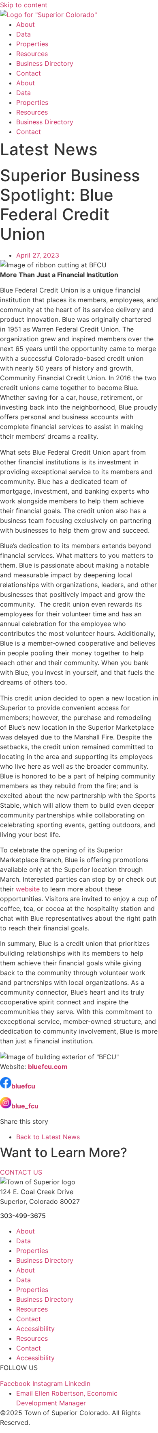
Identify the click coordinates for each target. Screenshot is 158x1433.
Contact (28, 73)
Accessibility (35, 1329)
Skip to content (23, 5)
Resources (32, 54)
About (25, 24)
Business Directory (44, 63)
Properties (32, 44)
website (28, 889)
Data (23, 34)
